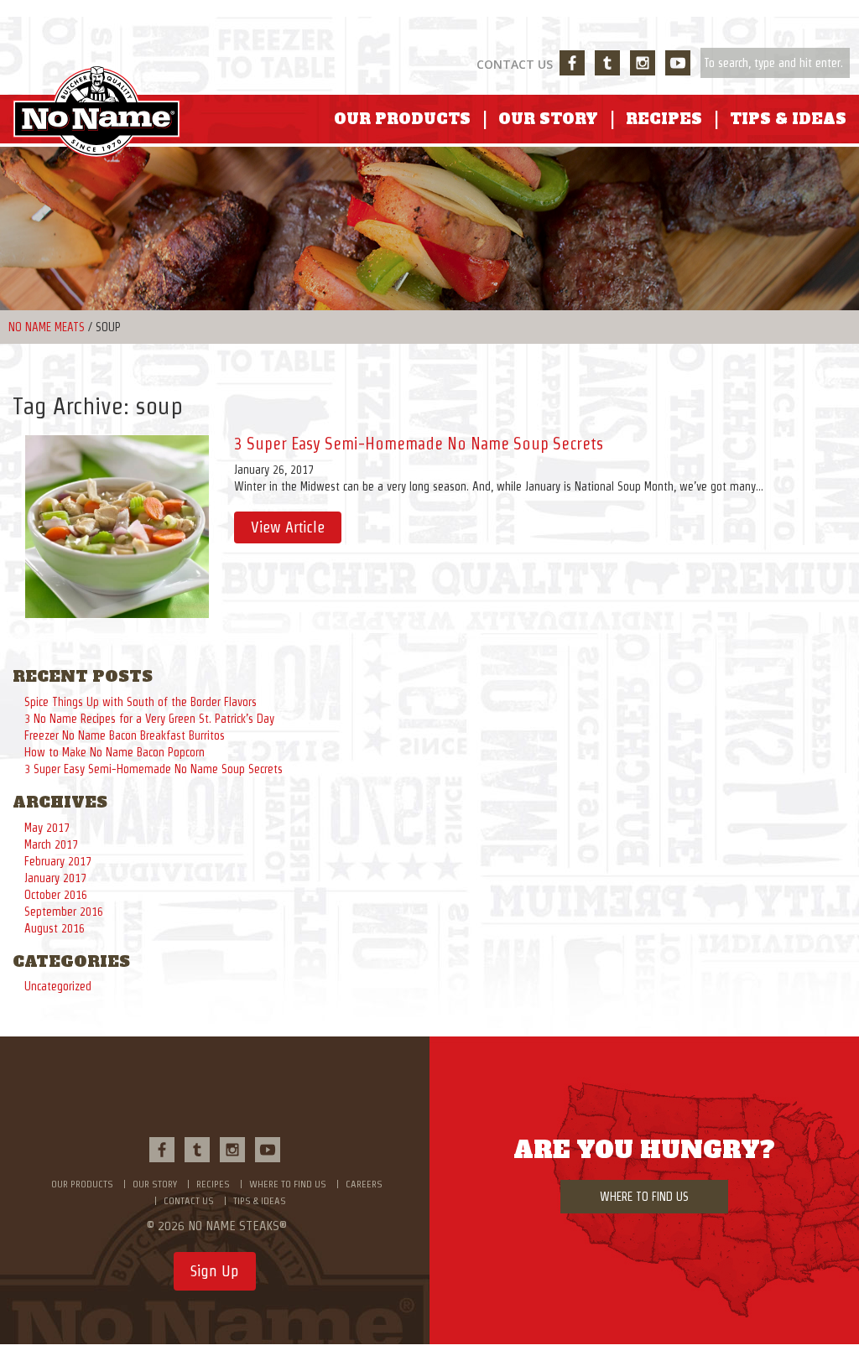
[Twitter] (607, 62)
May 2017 (47, 827)
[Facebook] (572, 62)
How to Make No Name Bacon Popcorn (114, 752)
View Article (288, 527)
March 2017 (51, 844)
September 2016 (63, 911)
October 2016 (55, 894)
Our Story (548, 119)
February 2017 (57, 861)
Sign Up (214, 1271)
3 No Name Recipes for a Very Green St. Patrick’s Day (149, 718)
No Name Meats (46, 327)
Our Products (402, 119)
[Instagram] (642, 62)
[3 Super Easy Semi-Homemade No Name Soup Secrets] (117, 525)
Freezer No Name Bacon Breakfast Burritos (124, 735)
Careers (364, 1183)
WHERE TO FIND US (644, 1196)
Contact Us (514, 64)
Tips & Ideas (788, 119)
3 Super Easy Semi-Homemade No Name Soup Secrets (418, 443)
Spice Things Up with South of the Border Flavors (140, 702)
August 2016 (54, 928)
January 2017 (55, 878)
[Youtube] (677, 62)
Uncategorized (57, 986)
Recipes (664, 119)
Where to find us (287, 1183)
